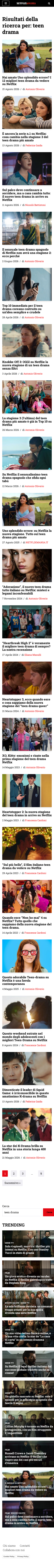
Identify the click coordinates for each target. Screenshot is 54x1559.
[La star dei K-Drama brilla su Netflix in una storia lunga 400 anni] (27, 1124)
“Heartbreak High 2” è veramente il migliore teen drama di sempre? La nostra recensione (26, 646)
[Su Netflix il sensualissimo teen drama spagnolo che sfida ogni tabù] (27, 453)
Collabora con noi (14, 1550)
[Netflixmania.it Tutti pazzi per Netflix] (27, 3)
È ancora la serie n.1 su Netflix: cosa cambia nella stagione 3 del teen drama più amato (25, 137)
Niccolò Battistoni (35, 204)
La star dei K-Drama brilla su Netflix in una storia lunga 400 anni (24, 1149)
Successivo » (12, 1183)
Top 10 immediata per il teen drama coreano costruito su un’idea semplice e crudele (22, 309)
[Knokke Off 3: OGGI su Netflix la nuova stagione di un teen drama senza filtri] (27, 340)
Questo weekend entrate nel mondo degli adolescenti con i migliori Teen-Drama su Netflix (24, 1036)
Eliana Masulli (32, 654)
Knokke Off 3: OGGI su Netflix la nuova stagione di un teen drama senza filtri (25, 365)
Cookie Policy (8, 1556)
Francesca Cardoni (35, 820)
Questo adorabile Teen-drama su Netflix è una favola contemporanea (25, 980)
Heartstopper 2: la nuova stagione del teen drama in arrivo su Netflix (27, 813)
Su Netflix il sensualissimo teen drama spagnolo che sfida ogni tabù (25, 477)
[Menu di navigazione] (5, 3)
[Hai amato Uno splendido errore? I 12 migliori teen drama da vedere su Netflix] (27, 56)
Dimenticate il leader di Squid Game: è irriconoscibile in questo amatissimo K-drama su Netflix (25, 1093)
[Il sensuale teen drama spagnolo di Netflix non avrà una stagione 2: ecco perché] (27, 228)
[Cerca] (49, 3)
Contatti (25, 1545)
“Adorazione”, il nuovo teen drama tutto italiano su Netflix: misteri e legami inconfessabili (26, 590)
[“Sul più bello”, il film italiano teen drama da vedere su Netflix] (27, 843)
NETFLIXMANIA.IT (37, 542)
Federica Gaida (34, 145)
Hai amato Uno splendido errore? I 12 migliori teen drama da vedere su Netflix (26, 80)
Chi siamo (9, 1545)
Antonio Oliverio (35, 89)
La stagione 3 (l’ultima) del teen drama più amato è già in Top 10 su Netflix (27, 421)
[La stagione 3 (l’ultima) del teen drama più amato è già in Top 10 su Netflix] (27, 396)
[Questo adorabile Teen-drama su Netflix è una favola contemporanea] (27, 955)
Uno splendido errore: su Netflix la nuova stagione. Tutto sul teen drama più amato (27, 534)
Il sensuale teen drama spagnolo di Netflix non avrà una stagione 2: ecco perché (26, 252)
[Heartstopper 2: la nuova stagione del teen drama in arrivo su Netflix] (27, 790)
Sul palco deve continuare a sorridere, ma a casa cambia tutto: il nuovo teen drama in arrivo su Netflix (26, 195)
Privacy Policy (22, 1556)
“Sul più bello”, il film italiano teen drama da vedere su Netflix (26, 866)
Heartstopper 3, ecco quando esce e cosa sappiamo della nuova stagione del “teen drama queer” (26, 702)
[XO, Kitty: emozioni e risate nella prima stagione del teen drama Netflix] (27, 734)
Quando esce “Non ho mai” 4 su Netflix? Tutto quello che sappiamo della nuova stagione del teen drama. (26, 922)
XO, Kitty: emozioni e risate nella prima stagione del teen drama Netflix (25, 759)
